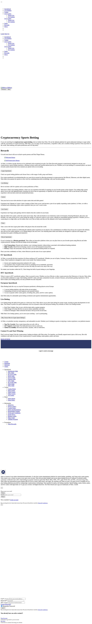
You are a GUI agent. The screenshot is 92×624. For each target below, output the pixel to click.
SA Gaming (11, 17)
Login (2, 34)
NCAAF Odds (12, 374)
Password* (4, 600)
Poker (6, 23)
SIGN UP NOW (5, 339)
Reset (2, 493)
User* (5, 599)
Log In (3, 608)
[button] (11, 34)
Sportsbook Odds (13, 371)
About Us (10, 405)
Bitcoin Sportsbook (6, 237)
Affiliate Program (13, 419)
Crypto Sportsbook (6, 171)
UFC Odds (11, 381)
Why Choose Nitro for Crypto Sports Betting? (13, 317)
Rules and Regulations (14, 409)
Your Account (4, 618)
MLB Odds (11, 376)
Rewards (6, 25)
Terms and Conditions (14, 413)
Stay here (3, 621)
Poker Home (11, 398)
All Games (11, 395)
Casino (6, 12)
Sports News (11, 414)
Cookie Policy (12, 408)
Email (2, 495)
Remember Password (9, 606)
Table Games (11, 392)
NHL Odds (11, 385)
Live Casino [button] (7, 14)
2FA (2, 602)
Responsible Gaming (14, 411)
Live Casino (7, 18)
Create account (14, 500)
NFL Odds (11, 373)
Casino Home (12, 389)
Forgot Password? (6, 604)
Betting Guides (12, 416)
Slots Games (11, 390)
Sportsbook (7, 9)
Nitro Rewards (12, 424)
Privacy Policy (12, 406)
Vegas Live (11, 15)
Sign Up (6, 34)
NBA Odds (11, 384)
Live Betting (7, 10)
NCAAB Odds (12, 382)
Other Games (11, 394)
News (6, 26)
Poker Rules (11, 400)
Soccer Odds (11, 377)
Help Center (11, 418)
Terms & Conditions (43, 503)
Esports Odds (12, 379)
